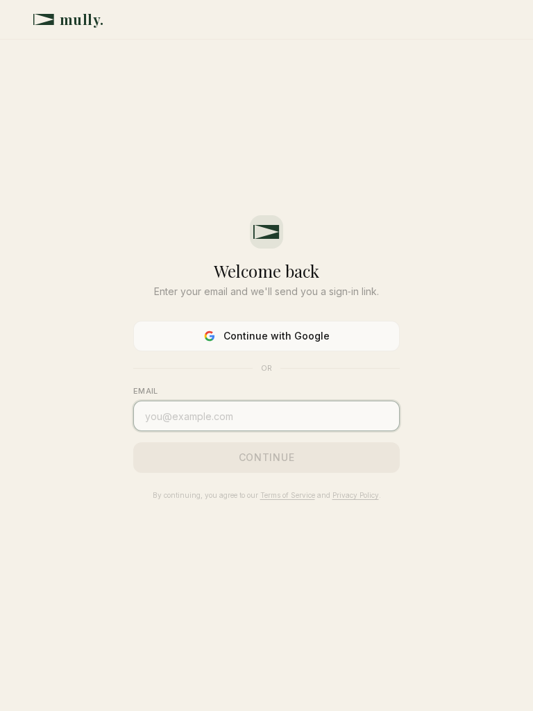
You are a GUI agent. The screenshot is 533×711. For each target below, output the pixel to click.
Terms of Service (287, 495)
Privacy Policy (355, 495)
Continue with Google (276, 336)
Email (145, 391)
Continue (267, 457)
